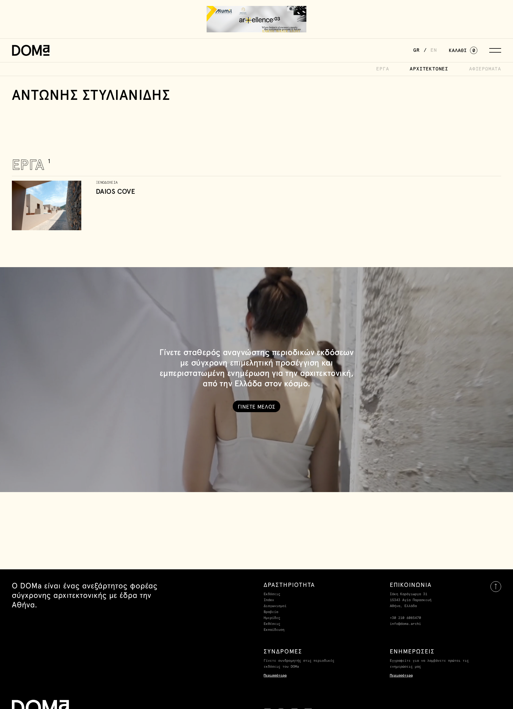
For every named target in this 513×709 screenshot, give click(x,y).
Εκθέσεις (272, 624)
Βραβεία (271, 612)
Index (269, 600)
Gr (416, 50)
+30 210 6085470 (405, 618)
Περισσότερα (275, 676)
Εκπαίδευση (274, 630)
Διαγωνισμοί (275, 606)
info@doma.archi (405, 624)
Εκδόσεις (272, 594)
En (433, 50)
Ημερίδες (272, 618)
